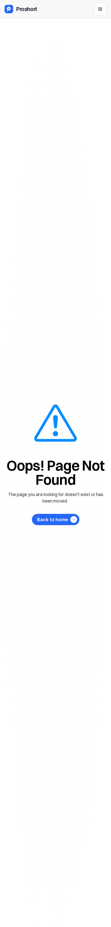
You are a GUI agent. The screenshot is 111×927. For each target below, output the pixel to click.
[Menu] (100, 9)
